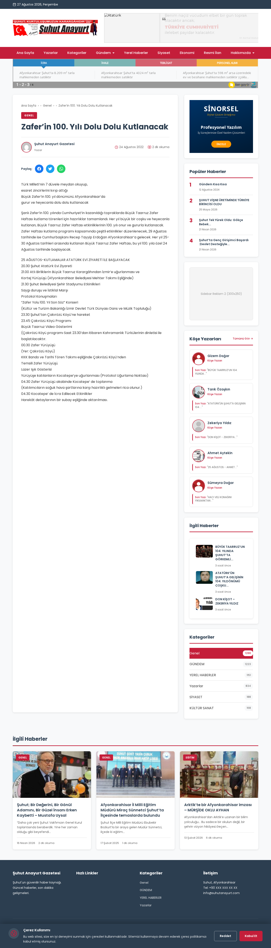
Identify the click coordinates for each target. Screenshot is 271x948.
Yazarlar (51, 52)
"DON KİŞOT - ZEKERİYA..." (216, 437)
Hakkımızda (241, 52)
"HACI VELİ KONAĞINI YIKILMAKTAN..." (213, 499)
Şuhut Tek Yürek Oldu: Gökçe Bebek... (221, 222)
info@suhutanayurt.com (221, 893)
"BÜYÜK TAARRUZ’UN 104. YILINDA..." (216, 371)
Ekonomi (187, 52)
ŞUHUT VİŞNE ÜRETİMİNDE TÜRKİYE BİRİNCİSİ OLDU (224, 202)
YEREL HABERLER (151, 898)
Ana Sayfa (25, 52)
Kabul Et (251, 936)
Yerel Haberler (136, 52)
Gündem (103, 52)
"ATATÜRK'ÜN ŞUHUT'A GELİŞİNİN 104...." (220, 405)
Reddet (225, 936)
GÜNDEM (146, 890)
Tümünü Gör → (243, 339)
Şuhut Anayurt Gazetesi (54, 144)
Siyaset (164, 52)
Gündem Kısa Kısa (213, 184)
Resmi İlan (212, 52)
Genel (47, 105)
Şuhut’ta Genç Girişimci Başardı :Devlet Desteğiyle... (224, 242)
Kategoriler (76, 52)
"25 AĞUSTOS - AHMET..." (216, 467)
